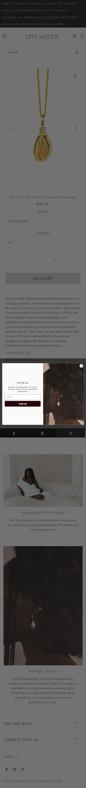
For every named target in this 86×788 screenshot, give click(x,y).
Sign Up (22, 403)
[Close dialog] (81, 366)
